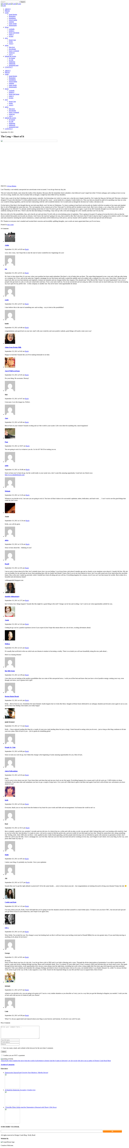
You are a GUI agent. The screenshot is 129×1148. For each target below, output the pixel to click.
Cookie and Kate (10, 902)
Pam (6, 442)
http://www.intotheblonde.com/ (15, 475)
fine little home (10, 671)
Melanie (7, 491)
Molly (7, 855)
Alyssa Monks (11, 186)
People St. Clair (10, 747)
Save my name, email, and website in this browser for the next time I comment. (28, 1048)
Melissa (7, 644)
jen (6, 269)
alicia (6, 540)
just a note (10, 224)
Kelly (6, 800)
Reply (27, 249)
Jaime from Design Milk (13, 347)
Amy (6, 418)
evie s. (7, 928)
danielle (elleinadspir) (12, 596)
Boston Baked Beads (12, 696)
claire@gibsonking (11, 771)
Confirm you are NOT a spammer (14, 1055)
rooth (7, 300)
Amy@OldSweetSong (12, 371)
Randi (7, 564)
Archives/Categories (8, 1064)
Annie (7, 620)
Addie (7, 245)
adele (6, 465)
